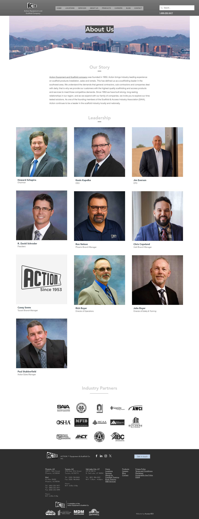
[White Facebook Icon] (96, 456)
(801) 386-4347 (94, 477)
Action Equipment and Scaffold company (68, 77)
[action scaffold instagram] (105, 456)
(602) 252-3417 (54, 486)
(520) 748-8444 (74, 477)
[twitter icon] (110, 456)
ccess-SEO (150, 514)
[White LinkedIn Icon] (101, 456)
